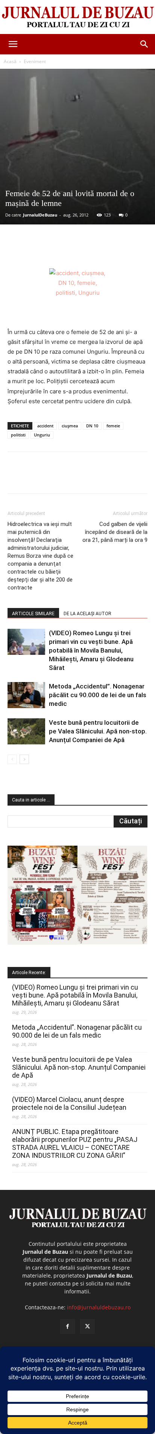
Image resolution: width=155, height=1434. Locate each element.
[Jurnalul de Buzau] (77, 17)
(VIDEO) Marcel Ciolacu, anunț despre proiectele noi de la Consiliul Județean (69, 1103)
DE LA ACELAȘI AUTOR (87, 613)
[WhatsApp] (90, 250)
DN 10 (92, 425)
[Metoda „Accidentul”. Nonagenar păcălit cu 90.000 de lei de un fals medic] (26, 695)
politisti (18, 435)
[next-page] (24, 759)
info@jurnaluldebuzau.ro (99, 1307)
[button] (13, 44)
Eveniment (35, 61)
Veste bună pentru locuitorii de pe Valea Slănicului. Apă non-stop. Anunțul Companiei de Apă (98, 731)
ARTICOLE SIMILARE (33, 613)
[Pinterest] (73, 250)
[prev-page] (12, 759)
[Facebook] (38, 250)
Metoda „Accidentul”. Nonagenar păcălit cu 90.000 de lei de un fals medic (97, 694)
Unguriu (42, 435)
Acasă (10, 61)
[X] (56, 250)
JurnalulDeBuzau (40, 215)
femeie (113, 425)
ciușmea (70, 425)
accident (45, 425)
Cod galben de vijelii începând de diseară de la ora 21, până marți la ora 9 (114, 532)
